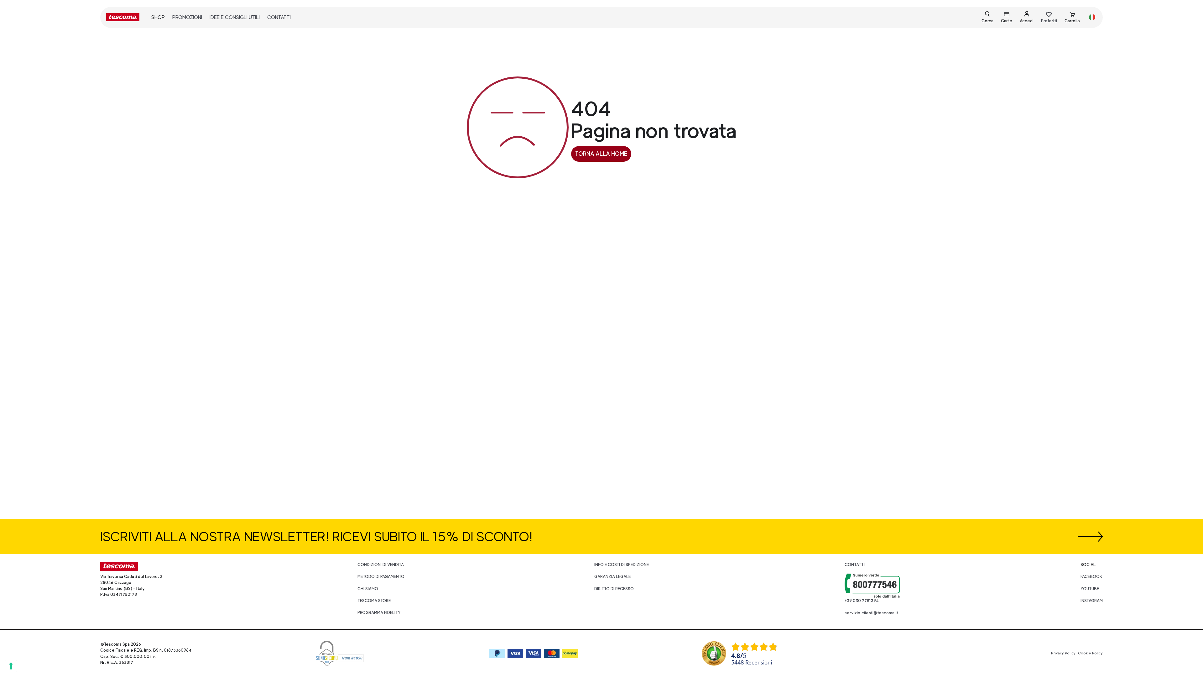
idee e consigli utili (235, 17)
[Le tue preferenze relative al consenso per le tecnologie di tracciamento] (11, 666)
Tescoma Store (374, 600)
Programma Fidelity (379, 612)
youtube (1090, 588)
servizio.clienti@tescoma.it (871, 613)
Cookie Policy (1090, 653)
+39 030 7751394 (862, 600)
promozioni (187, 17)
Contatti (855, 564)
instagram (1092, 600)
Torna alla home (601, 153)
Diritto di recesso (614, 588)
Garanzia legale (612, 576)
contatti (279, 17)
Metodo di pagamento (380, 576)
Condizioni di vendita (380, 564)
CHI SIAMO (367, 588)
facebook (1091, 576)
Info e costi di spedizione (621, 564)
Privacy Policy (1063, 653)
